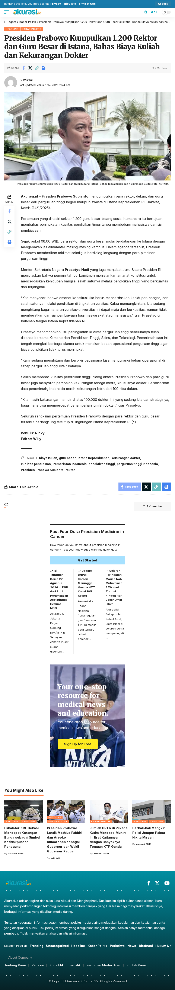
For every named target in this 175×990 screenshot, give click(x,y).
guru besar (67, 458)
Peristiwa (117, 946)
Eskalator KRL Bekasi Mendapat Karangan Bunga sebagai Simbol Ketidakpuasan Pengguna (22, 837)
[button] (163, 3)
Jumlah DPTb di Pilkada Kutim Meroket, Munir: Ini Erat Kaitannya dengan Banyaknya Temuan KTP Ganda (108, 837)
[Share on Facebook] (23, 68)
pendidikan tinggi (102, 464)
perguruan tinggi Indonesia (137, 464)
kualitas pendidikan (36, 464)
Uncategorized (57, 946)
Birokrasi (146, 946)
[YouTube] (167, 883)
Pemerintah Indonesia (70, 464)
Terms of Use (86, 3)
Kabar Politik (31, 29)
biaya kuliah (48, 458)
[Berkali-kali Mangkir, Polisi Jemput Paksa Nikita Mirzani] (151, 811)
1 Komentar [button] (154, 506)
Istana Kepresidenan (93, 458)
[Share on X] (30, 68)
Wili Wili (28, 80)
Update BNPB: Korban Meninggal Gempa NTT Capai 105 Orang (86, 583)
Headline (12, 29)
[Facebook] (148, 883)
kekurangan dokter (125, 458)
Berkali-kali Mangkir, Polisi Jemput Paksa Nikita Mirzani (149, 832)
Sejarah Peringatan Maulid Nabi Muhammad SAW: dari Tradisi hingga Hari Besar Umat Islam (114, 587)
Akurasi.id (29, 196)
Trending (28, 821)
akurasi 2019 (15, 853)
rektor (70, 470)
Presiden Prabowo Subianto (42, 470)
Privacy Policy (60, 3)
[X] (157, 883)
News (131, 946)
